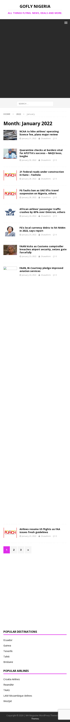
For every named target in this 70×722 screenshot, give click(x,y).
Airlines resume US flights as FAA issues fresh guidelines (40, 530)
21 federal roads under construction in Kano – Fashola (42, 173)
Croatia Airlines (11, 679)
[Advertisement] (35, 63)
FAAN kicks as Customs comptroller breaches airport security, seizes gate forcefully (43, 249)
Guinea (7, 645)
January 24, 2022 (29, 275)
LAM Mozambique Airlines (17, 695)
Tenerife (8, 651)
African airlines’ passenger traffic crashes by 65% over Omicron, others (42, 210)
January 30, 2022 (29, 160)
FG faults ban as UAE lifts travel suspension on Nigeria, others (39, 192)
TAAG (6, 690)
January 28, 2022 (29, 178)
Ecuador (7, 640)
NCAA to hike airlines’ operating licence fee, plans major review (39, 133)
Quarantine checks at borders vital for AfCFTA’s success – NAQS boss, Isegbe (41, 153)
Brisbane (8, 662)
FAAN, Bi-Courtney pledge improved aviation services (41, 269)
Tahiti (6, 656)
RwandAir (8, 684)
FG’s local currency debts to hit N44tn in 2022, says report (42, 229)
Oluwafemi (46, 138)
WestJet (7, 701)
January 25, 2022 (29, 234)
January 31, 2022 (29, 138)
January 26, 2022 (29, 216)
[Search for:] (35, 103)
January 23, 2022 (29, 536)
